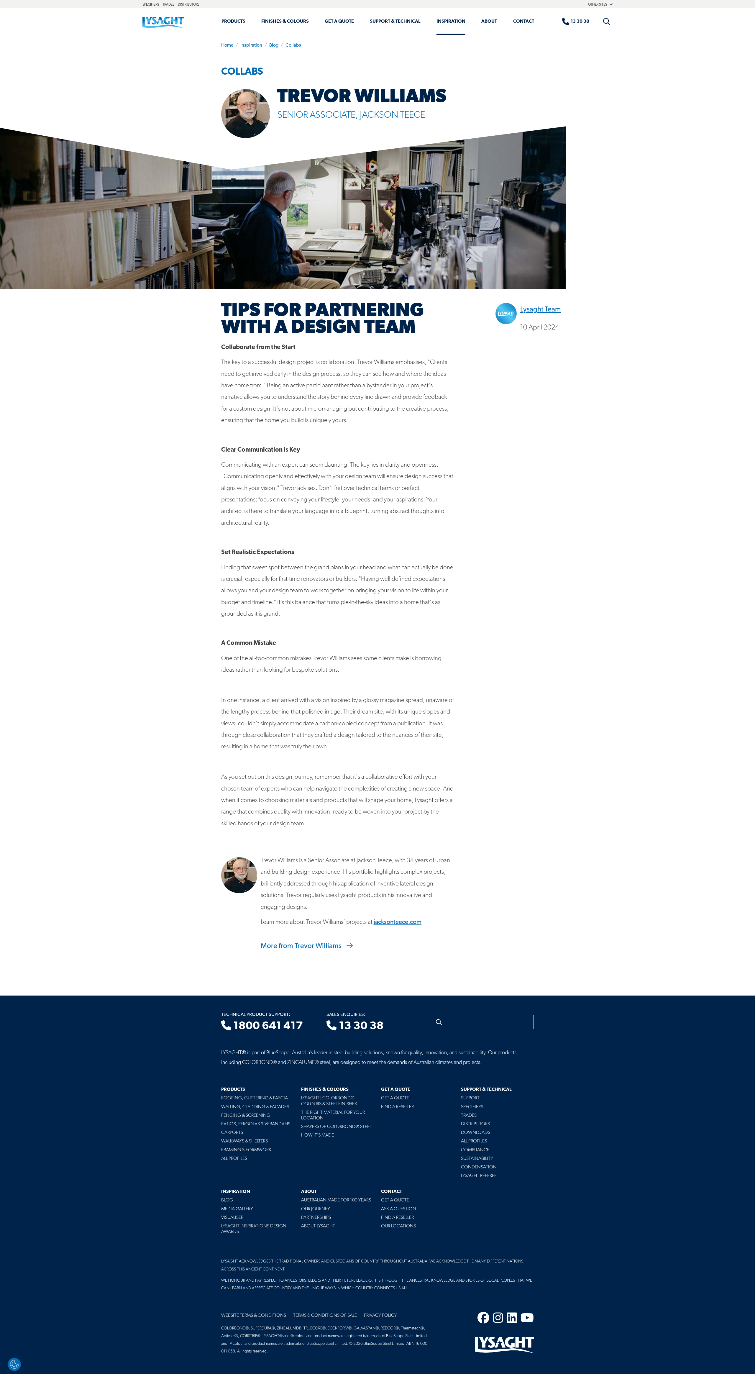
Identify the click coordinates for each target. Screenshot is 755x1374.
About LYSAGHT (318, 1226)
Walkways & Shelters (244, 1141)
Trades (168, 4)
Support (470, 1098)
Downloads (475, 1132)
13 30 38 (360, 1026)
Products (233, 21)
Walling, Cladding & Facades (255, 1107)
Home (227, 45)
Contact (523, 21)
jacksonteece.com (397, 922)
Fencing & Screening (245, 1115)
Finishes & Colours (285, 21)
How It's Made (317, 1135)
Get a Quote (339, 21)
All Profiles (234, 1158)
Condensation (479, 1167)
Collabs (293, 45)
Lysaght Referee (479, 1175)
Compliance (475, 1150)
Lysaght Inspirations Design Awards (253, 1229)
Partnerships (316, 1217)
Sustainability (477, 1158)
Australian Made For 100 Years (336, 1200)
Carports (232, 1132)
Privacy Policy (380, 1315)
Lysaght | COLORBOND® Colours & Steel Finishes (329, 1101)
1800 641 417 (267, 1026)
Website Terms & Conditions (253, 1315)
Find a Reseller (397, 1107)
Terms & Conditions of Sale (325, 1315)
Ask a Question (398, 1209)
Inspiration (450, 21)
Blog (273, 45)
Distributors (188, 4)
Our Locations (398, 1226)
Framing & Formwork (246, 1150)
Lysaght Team (540, 309)
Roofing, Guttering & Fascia (254, 1098)
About (489, 21)
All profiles (474, 1141)
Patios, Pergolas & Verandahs (255, 1124)
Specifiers (150, 4)
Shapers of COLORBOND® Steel (336, 1126)
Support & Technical (395, 21)
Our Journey (315, 1209)
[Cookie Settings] (14, 1364)
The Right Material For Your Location (333, 1115)
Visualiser (232, 1217)
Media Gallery (237, 1209)
